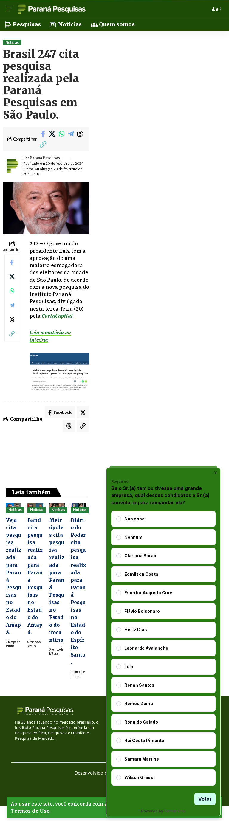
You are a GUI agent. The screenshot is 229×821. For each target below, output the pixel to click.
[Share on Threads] (80, 134)
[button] (11, 9)
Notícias (11, 42)
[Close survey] (215, 473)
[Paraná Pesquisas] (51, 9)
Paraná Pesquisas (45, 158)
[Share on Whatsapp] (61, 134)
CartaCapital (57, 316)
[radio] (118, 518)
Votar (205, 799)
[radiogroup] (163, 648)
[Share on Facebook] (43, 134)
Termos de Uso (30, 811)
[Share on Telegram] (70, 134)
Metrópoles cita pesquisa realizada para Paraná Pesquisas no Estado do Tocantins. (57, 580)
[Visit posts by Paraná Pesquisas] (12, 166)
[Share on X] (52, 134)
